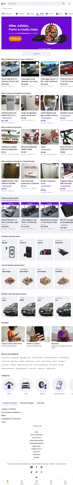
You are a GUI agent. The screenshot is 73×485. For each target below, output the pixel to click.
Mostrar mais (38, 426)
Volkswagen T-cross (25, 357)
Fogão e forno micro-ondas (24, 365)
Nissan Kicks (14, 361)
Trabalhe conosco (36, 449)
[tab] (10, 403)
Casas (3, 422)
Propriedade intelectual (37, 443)
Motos (3, 415)
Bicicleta (61, 365)
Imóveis (51, 14)
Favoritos (21, 14)
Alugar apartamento (21, 368)
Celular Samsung (46, 361)
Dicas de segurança (36, 434)
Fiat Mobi (21, 361)
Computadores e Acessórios (11, 419)
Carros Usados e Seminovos (11, 412)
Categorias (8, 14)
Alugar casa (41, 368)
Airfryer (55, 361)
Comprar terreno (50, 368)
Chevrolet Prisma (64, 357)
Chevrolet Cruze (30, 361)
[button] (36, 3)
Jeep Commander (37, 357)
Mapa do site (36, 446)
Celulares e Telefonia (8, 409)
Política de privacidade (36, 440)
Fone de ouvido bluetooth (41, 365)
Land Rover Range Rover (51, 357)
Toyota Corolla (5, 361)
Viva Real (36, 457)
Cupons (32, 14)
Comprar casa (32, 368)
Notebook (13, 365)
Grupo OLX (36, 451)
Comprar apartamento (7, 368)
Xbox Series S (53, 365)
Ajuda (36, 432)
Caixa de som (5, 365)
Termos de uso (36, 437)
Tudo (41, 14)
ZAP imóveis (36, 454)
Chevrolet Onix (5, 357)
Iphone (38, 361)
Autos (61, 14)
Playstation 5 (62, 361)
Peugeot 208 (14, 357)
